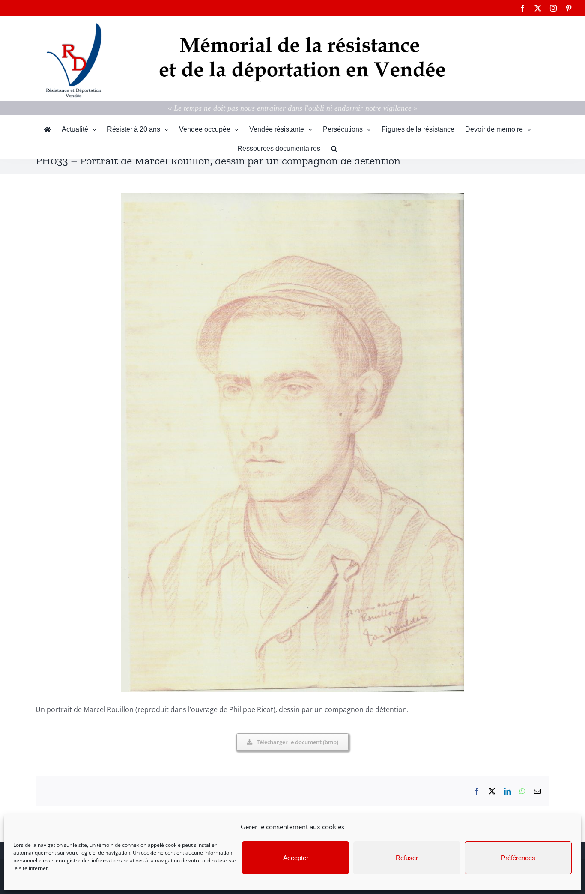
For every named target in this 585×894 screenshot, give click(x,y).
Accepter (295, 857)
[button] (334, 148)
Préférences (518, 857)
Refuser (407, 857)
